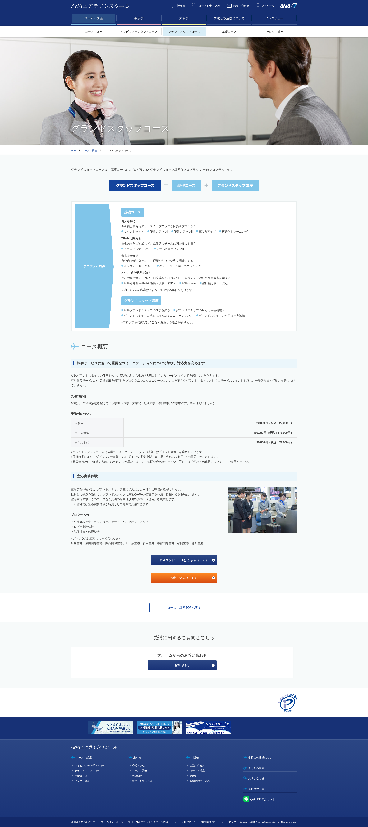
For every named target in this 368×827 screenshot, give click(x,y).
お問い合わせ (256, 778)
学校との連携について (261, 757)
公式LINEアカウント (262, 799)
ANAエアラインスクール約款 (152, 822)
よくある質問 (256, 768)
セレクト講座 (274, 31)
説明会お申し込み (142, 781)
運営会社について (81, 822)
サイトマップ (228, 822)
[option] (112, 728)
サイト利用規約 (182, 822)
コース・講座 (93, 31)
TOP (73, 150)
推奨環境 (206, 822)
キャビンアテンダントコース (139, 31)
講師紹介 (137, 775)
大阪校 (195, 757)
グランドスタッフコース (184, 31)
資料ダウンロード (259, 789)
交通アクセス (139, 765)
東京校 (137, 757)
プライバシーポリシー (113, 822)
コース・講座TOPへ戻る (184, 607)
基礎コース (229, 31)
